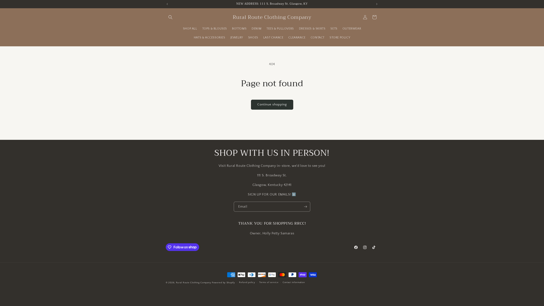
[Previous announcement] (167, 4)
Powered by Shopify (223, 282)
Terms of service (268, 282)
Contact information (294, 282)
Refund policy (247, 282)
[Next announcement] (376, 4)
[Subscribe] (305, 207)
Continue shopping (272, 104)
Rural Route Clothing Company (193, 282)
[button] (170, 17)
